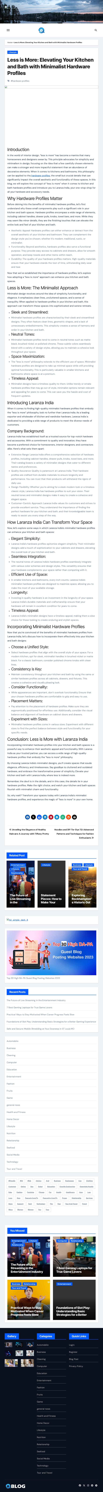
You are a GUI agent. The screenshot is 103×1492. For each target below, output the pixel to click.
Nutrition (11, 1133)
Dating (23, 1187)
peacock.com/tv (31, 1198)
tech (30, 1204)
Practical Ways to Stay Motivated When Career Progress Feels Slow (40, 1014)
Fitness (41, 1192)
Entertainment (18, 865)
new (18, 1198)
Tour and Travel (80, 869)
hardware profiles (20, 81)
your (47, 1210)
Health (58, 1192)
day (31, 1187)
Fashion (10, 1083)
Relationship (17, 873)
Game (10, 1098)
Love (10, 1198)
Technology (12, 1161)
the (51, 1204)
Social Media (13, 1154)
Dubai (40, 1187)
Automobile (12, 1041)
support (20, 1204)
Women (31, 1210)
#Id (21, 1181)
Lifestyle (12, 52)
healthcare (70, 1192)
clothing (89, 1181)
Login (71, 1345)
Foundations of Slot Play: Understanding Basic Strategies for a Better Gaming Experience (51, 1021)
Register (73, 1352)
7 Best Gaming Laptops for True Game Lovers (29, 1007)
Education (12, 1069)
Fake (10, 1192)
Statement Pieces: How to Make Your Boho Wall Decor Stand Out (51, 904)
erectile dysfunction (67, 1187)
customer (12, 1187)
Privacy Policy (76, 1366)
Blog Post (73, 1359)
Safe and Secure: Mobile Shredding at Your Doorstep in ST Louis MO (40, 1028)
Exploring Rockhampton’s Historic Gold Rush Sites (82, 900)
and (47, 1181)
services (89, 1198)
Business (77, 865)
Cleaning (11, 1055)
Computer (12, 1062)
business (57, 1181)
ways (10, 1210)
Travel (84, 1204)
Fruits (9, 1090)
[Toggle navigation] (8, 30)
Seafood (11, 1147)
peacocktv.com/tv (50, 1198)
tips (59, 1204)
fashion (19, 1192)
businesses (69, 1181)
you (39, 1210)
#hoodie (11, 1181)
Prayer (64, 1198)
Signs (10, 1204)
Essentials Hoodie (86, 1187)
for (50, 1192)
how (81, 1192)
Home (9, 42)
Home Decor (13, 1119)
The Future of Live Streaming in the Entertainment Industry (36, 1000)
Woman (20, 1210)
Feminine (30, 1192)
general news (13, 1105)
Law (89, 1192)
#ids (29, 1181)
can (80, 1181)
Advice (38, 1181)
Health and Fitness (16, 1112)
